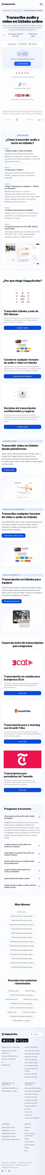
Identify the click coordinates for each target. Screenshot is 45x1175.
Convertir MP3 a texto (31, 1062)
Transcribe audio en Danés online (21, 929)
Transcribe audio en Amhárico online (21, 963)
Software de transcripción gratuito (21, 1003)
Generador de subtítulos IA (10, 1088)
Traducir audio (22, 328)
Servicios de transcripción (10, 1056)
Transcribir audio (13, 991)
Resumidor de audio (31, 1074)
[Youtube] (9, 1171)
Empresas (28, 1127)
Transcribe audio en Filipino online (21, 967)
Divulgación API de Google (10, 1167)
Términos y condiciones (9, 1163)
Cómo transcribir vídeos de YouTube (21, 995)
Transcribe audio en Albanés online (22, 950)
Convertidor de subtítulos (32, 1091)
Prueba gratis (22, 427)
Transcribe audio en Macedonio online (21, 924)
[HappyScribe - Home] (8, 4)
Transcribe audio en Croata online (21, 933)
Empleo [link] (27, 1139)
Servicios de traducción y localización (21, 1008)
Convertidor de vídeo (31, 1094)
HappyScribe (7, 10)
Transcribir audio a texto (13, 536)
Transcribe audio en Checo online (21, 937)
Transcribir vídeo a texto (32, 1054)
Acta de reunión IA (11, 999)
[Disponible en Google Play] (22, 1040)
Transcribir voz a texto (30, 999)
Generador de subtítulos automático (21, 1016)
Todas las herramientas (32, 1118)
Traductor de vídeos (29, 1012)
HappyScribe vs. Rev (8, 1127)
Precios (27, 1130)
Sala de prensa (29, 1142)
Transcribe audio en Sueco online (21, 920)
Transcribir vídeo (30, 991)
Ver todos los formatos (22, 376)
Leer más (22, 693)
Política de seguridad (22, 1165)
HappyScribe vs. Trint (8, 1130)
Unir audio (28, 1109)
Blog (26, 1150)
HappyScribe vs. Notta (8, 1133)
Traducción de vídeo (31, 1059)
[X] (6, 1171)
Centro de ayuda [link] (30, 1145)
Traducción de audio (31, 1056)
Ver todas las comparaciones (11, 1139)
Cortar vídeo (28, 1112)
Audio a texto (17, 10)
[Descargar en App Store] (8, 1040)
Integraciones (6, 1065)
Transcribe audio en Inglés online (21, 958)
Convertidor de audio (31, 1097)
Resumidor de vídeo (31, 1077)
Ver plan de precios (11, 601)
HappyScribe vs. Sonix (9, 1136)
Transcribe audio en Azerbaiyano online (21, 946)
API (3, 1062)
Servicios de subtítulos (9, 1059)
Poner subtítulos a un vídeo (21, 1020)
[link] (22, 35)
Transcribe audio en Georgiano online (21, 941)
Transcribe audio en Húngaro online (21, 954)
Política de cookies (8, 1165)
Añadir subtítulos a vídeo (9, 1091)
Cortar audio (28, 1115)
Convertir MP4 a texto (31, 1065)
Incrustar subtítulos (30, 1106)
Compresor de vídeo (31, 1103)
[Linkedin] (2, 1171)
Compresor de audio (31, 1100)
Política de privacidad (25, 1163)
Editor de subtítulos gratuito (33, 1088)
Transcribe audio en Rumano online (22, 916)
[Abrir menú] (41, 4)
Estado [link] (27, 1148)
